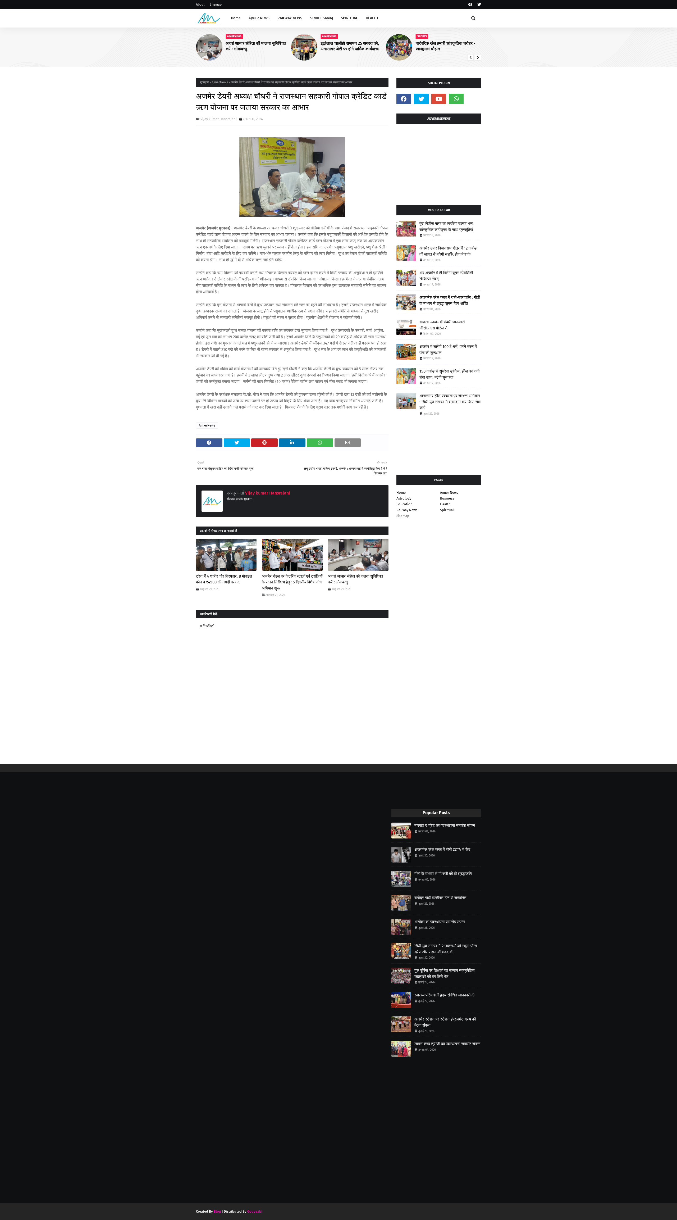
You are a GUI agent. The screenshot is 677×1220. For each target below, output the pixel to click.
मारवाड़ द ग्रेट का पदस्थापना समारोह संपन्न (444, 825)
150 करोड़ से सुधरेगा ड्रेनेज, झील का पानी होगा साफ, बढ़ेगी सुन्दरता (449, 374)
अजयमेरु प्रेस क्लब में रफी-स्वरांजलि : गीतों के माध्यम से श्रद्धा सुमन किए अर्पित (449, 300)
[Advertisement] (438, 162)
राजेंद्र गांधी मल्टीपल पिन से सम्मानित (440, 897)
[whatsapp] (456, 99)
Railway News (406, 510)
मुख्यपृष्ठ (204, 82)
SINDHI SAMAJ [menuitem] (321, 18)
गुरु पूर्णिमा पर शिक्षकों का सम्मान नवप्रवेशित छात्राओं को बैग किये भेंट (444, 973)
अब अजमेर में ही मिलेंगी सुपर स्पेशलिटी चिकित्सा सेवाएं (446, 275)
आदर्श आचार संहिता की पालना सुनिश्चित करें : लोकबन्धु (355, 579)
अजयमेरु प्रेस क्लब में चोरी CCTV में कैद (442, 849)
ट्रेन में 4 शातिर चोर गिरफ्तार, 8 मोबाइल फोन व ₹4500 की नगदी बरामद (224, 579)
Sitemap (216, 4)
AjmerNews (220, 82)
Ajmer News (449, 493)
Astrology (403, 498)
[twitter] (478, 4)
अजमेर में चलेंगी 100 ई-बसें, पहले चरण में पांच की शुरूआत (448, 349)
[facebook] (470, 4)
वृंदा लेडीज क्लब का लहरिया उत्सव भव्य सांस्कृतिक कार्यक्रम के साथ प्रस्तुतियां (446, 226)
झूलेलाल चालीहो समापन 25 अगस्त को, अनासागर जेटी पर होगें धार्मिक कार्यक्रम (350, 46)
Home (401, 493)
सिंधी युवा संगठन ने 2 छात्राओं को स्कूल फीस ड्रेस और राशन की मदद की (445, 949)
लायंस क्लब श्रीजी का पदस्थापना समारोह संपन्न (447, 1043)
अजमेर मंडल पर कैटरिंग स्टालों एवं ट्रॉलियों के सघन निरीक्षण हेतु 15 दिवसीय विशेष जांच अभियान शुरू (292, 582)
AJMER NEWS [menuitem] (259, 18)
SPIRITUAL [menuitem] (349, 18)
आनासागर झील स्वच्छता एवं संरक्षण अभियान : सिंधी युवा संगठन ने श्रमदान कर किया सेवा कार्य (450, 401)
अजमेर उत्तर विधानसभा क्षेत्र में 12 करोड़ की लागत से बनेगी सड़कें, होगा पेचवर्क (448, 251)
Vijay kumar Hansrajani (218, 119)
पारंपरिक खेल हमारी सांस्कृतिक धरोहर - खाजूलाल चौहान (445, 46)
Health (445, 504)
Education (404, 504)
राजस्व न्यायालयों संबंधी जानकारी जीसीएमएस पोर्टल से (442, 325)
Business (447, 498)
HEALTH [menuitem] (372, 18)
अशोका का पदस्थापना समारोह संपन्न (439, 921)
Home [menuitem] (236, 18)
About (200, 4)
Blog (217, 1211)
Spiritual (447, 510)
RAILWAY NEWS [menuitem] (289, 18)
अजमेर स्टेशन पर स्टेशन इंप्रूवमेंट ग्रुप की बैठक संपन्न (445, 1022)
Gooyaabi (254, 1211)
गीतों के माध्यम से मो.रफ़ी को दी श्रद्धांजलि (443, 873)
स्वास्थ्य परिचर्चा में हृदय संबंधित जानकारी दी (444, 995)
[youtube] (438, 99)
